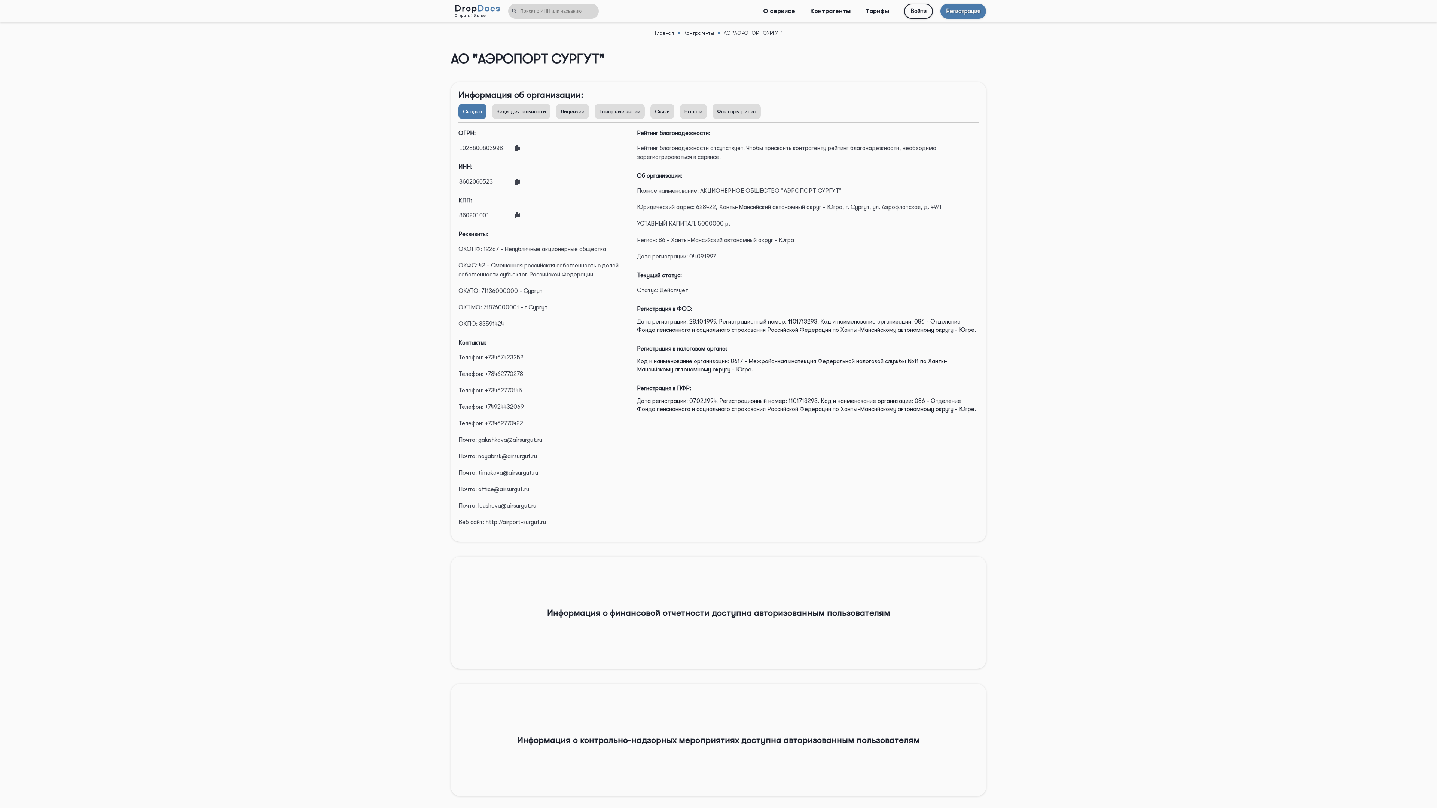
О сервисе (779, 11)
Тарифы (877, 11)
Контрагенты (830, 11)
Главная (664, 33)
